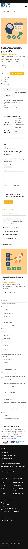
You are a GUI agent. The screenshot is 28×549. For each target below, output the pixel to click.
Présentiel (18, 119)
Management (8, 322)
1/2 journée (7, 335)
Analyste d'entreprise (10, 369)
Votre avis (7, 170)
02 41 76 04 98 (5, 504)
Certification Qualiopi (18, 482)
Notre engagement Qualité (8, 471)
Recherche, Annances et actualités (14, 406)
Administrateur (8, 380)
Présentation (4, 452)
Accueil (3, 11)
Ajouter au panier (17, 73)
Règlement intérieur (18, 488)
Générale (6, 310)
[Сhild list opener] (12, 313)
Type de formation (5, 66)
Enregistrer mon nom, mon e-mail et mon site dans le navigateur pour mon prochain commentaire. (15, 195)
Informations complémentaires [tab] (20, 91)
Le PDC (3, 493)
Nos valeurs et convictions (8, 455)
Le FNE (3, 488)
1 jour (5, 332)
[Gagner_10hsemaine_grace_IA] (14, 31)
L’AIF (2, 491)
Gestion (6, 316)
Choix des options (12, 292)
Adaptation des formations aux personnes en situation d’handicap (13, 467)
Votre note (7, 165)
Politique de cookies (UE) (19, 493)
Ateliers (9, 11)
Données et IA (8, 396)
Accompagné (18, 124)
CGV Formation (17, 485)
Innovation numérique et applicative (15, 402)
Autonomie (18, 122)
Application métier (9, 392)
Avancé (6, 362)
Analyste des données (10, 373)
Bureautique (7, 313)
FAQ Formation (5, 461)
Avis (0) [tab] (8, 95)
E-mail (16, 185)
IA (14, 11)
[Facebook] (8, 84)
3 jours (6, 345)
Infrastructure (8, 399)
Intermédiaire (8, 359)
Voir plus (14, 325)
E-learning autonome (19, 125)
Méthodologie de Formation (8, 458)
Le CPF (3, 482)
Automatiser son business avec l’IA (13, 278)
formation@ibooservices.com (8, 508)
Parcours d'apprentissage (11, 418)
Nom (5, 185)
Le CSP (3, 485)
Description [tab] (7, 90)
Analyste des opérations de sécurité (14, 376)
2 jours (6, 342)
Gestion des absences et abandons (10, 463)
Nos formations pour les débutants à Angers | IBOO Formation (12, 355)
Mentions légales (17, 491)
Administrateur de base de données (14, 383)
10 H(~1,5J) (18, 131)
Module (6, 415)
